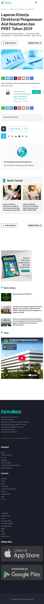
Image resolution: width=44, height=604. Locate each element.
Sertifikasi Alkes (6, 526)
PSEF (2, 496)
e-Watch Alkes (5, 516)
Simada (3, 534)
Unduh (36, 92)
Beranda (3, 9)
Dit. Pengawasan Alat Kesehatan (13, 33)
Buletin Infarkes (6, 463)
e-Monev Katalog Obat (8, 489)
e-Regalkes (4, 513)
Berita (3, 452)
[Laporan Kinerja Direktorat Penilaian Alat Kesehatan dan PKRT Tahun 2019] (32, 194)
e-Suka (3, 518)
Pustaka (3, 457)
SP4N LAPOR (5, 536)
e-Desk (3, 499)
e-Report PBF (5, 494)
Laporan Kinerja (29, 9)
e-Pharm (3, 491)
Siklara (3, 529)
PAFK (3, 531)
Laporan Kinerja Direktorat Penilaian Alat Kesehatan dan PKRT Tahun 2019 (30, 207)
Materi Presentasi (6, 468)
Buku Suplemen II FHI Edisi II (22, 294)
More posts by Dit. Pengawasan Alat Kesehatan (19, 165)
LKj (25, 129)
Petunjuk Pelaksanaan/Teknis (10, 465)
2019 (11, 9)
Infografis (4, 460)
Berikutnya (34, 43)
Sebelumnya (10, 43)
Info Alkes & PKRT (7, 523)
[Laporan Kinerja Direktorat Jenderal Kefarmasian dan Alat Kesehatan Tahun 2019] (12, 194)
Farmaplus (4, 478)
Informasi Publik (19, 9)
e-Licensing (4, 486)
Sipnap (3, 484)
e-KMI (3, 481)
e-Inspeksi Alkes (6, 521)
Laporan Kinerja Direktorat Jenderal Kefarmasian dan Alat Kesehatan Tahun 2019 (11, 207)
